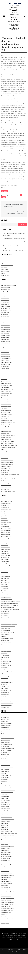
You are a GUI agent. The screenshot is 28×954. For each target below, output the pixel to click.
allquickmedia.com (5, 815)
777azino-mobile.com (6, 617)
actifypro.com (4, 348)
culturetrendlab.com (6, 402)
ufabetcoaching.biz (6, 483)
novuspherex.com (5, 329)
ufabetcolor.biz (5, 559)
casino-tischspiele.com (7, 792)
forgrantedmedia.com (6, 744)
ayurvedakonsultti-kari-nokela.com (10, 609)
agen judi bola (16, 933)
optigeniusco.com (5, 327)
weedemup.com (5, 454)
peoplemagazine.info (6, 503)
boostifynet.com (5, 337)
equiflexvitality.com (6, 431)
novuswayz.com (5, 345)
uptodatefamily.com (6, 676)
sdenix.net (3, 773)
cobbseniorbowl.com (6, 619)
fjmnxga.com (4, 844)
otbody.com (4, 794)
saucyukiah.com (5, 717)
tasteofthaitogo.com (6, 837)
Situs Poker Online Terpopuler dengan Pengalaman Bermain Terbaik (14, 12)
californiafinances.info (6, 856)
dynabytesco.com (5, 372)
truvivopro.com (5, 312)
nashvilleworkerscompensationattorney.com (12, 476)
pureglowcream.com (6, 831)
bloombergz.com (5, 783)
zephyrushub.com (5, 291)
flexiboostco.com (5, 287)
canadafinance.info (5, 858)
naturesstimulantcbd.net (7, 703)
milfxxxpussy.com (5, 674)
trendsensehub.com (6, 404)
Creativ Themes (16, 952)
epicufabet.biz (4, 580)
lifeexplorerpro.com (6, 393)
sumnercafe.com (5, 667)
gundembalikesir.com (6, 516)
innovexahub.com (5, 306)
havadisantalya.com (6, 509)
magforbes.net (5, 769)
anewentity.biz (5, 825)
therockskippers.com (6, 883)
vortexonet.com (5, 302)
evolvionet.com (5, 298)
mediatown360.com (6, 896)
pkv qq (3, 273)
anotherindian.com (6, 690)
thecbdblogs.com (5, 916)
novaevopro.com (5, 331)
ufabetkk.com (4, 812)
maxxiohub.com (5, 320)
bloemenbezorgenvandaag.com (9, 833)
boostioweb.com (5, 289)
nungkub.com (4, 688)
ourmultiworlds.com (6, 723)
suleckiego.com (5, 923)
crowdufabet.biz (5, 588)
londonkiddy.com (5, 481)
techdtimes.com (5, 511)
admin (4, 195)
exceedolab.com (5, 368)
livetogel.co (4, 418)
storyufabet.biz (5, 578)
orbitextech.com (5, 412)
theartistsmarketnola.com (7, 869)
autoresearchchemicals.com (8, 918)
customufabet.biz (5, 576)
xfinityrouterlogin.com (7, 904)
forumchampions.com (6, 731)
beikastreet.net (5, 719)
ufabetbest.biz (4, 572)
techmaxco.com (5, 366)
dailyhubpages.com (6, 437)
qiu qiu (3, 261)
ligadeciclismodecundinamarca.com (10, 474)
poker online (4, 269)
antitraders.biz (5, 611)
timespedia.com (5, 806)
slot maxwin (21, 937)
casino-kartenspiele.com (7, 788)
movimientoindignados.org (8, 671)
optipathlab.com (5, 293)
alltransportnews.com (6, 592)
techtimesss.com (5, 752)
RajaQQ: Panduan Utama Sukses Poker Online (14, 250)
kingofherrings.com (6, 821)
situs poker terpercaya (7, 265)
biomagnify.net (5, 707)
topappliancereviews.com (7, 908)
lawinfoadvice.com (5, 663)
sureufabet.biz (5, 574)
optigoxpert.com (5, 343)
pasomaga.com (5, 698)
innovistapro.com (5, 354)
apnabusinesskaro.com (7, 921)
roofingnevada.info (6, 466)
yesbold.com (4, 520)
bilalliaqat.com (4, 458)
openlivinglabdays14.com (7, 607)
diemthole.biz (4, 810)
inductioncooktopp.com (7, 462)
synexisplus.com (5, 300)
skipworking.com (5, 800)
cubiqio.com (4, 379)
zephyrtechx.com (5, 341)
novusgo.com (4, 395)
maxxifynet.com (5, 304)
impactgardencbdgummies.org (9, 701)
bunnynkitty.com (5, 840)
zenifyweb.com (5, 416)
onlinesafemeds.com (6, 538)
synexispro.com (5, 470)
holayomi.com (4, 472)
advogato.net (4, 779)
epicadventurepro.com (7, 389)
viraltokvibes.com (5, 765)
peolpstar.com (5, 746)
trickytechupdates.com (7, 910)
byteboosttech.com (6, 528)
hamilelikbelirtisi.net (6, 362)
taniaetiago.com (5, 694)
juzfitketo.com (5, 696)
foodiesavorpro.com (6, 385)
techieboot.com (5, 513)
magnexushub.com (6, 530)
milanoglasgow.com (6, 877)
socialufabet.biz (5, 568)
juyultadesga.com (5, 630)
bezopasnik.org (5, 842)
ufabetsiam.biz (5, 551)
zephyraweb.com (5, 323)
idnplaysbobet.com (6, 439)
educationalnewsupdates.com (8, 285)
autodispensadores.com (7, 460)
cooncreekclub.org (6, 725)
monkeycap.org (5, 771)
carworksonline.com (6, 750)
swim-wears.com (5, 742)
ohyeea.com (4, 684)
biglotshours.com (5, 534)
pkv (2, 933)
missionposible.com (6, 900)
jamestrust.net (5, 796)
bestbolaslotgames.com (7, 443)
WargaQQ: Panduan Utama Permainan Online (14, 238)
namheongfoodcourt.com (7, 875)
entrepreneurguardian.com (8, 447)
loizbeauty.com (5, 802)
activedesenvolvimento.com (8, 435)
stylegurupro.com (5, 375)
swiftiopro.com (5, 360)
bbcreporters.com (6, 597)
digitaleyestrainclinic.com (7, 898)
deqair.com (4, 653)
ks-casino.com (5, 644)
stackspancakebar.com (6, 873)
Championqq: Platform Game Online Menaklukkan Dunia (13, 205)
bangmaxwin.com (5, 848)
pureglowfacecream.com (7, 819)
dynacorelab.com (5, 308)
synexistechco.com (6, 310)
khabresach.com (5, 914)
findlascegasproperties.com (8, 422)
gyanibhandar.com (5, 541)
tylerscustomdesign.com (7, 748)
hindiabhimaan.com (6, 912)
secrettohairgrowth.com (7, 835)
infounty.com (4, 636)
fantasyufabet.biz (5, 549)
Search (4, 220)
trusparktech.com (5, 333)
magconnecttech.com (6, 414)
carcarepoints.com (6, 647)
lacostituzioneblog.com (7, 682)
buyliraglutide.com (6, 536)
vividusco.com (4, 314)
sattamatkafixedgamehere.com (9, 445)
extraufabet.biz (5, 561)
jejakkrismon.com (5, 808)
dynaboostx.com (5, 350)
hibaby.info (4, 449)
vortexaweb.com (5, 325)
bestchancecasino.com (6, 456)
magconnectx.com (5, 468)
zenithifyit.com (5, 318)
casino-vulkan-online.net (7, 891)
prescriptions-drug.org (7, 761)
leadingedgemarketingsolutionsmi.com (11, 601)
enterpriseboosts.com (7, 785)
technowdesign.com (6, 622)
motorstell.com (5, 756)
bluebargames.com (6, 734)
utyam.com (4, 680)
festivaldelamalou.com (6, 736)
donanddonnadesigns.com (7, 426)
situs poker (19, 939)
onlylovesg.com (5, 433)
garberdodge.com (5, 740)
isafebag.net (4, 781)
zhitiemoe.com (5, 686)
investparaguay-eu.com (7, 638)
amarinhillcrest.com (6, 775)
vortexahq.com (5, 316)
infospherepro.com (6, 383)
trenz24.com (4, 798)
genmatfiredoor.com (6, 420)
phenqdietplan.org (6, 665)
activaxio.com (4, 370)
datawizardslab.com (6, 377)
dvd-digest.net (5, 867)
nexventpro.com (5, 339)
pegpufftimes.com (5, 727)
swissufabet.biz (5, 553)
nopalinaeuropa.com (6, 705)
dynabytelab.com (5, 296)
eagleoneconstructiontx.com (8, 429)
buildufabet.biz (5, 590)
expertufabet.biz (5, 547)
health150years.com (6, 758)
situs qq (5, 935)
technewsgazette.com (6, 817)
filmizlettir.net (5, 721)
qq (2, 263)
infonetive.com (5, 850)
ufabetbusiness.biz (6, 555)
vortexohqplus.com (6, 358)
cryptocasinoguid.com (6, 599)
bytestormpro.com (6, 397)
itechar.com (4, 518)
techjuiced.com (5, 526)
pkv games (4, 191)
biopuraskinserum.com (7, 854)
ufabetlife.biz (4, 563)
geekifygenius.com (6, 410)
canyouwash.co (5, 507)
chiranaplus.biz (5, 871)
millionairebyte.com (6, 487)
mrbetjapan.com (5, 823)
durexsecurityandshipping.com (9, 624)
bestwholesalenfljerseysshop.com (9, 605)
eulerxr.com (4, 408)
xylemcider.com (5, 692)
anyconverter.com (5, 804)
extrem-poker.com (6, 642)
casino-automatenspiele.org (8, 790)
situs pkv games (5, 271)
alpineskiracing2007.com (7, 889)
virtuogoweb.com (5, 532)
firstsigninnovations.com (7, 738)
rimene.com (4, 862)
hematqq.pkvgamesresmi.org (14, 941)
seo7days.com (4, 829)
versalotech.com (5, 364)
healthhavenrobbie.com (7, 424)
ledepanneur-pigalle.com (7, 864)
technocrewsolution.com (7, 763)
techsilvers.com (5, 655)
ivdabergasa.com (5, 628)
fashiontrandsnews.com (7, 595)
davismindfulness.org (6, 485)
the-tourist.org (5, 777)
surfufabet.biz (4, 570)
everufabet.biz (5, 586)
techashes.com (5, 505)
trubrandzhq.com (5, 335)
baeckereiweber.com (6, 501)
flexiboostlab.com (5, 356)
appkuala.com (4, 827)
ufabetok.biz (4, 584)
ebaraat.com (4, 524)
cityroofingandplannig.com (8, 626)
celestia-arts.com (5, 729)
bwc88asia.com (5, 640)
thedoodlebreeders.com (7, 649)
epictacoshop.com (6, 852)
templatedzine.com (6, 661)
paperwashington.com (7, 451)
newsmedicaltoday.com (7, 464)
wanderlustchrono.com (7, 399)
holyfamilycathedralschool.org (9, 478)
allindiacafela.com (5, 887)
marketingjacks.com (6, 906)
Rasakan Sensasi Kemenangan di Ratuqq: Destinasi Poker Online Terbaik (14, 212)
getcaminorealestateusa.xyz (8, 491)
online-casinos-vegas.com (7, 902)
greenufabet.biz (5, 557)
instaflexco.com (5, 352)
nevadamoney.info (5, 860)
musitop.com (4, 678)
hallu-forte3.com (5, 879)
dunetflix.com (4, 669)
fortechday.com (5, 489)
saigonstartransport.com (7, 846)
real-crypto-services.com (7, 632)
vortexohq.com (5, 387)
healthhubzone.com (6, 522)
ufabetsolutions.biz (6, 565)
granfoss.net (4, 885)
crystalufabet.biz (5, 582)
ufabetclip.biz (4, 545)
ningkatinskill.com (5, 657)
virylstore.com (5, 754)
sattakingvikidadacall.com (7, 441)
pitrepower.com (5, 894)
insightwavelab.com (6, 391)
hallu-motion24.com (6, 881)
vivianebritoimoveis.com (7, 767)
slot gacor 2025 (8, 933)
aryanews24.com (5, 613)
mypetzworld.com (5, 634)
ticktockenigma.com (6, 406)
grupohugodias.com (6, 651)
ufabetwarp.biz (5, 543)
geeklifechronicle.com (6, 381)
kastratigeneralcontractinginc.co (9, 603)
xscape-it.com (4, 615)
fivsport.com (4, 659)
